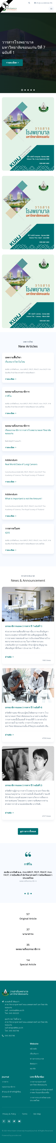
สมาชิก (33, 1068)
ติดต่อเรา (33, 1063)
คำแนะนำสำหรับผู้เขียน (11, 1091)
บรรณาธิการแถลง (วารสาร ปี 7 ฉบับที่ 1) (23, 626)
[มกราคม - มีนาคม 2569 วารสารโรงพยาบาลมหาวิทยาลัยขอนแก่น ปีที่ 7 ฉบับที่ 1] (28, 291)
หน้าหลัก (33, 1048)
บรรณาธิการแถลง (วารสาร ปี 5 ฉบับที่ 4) (23, 707)
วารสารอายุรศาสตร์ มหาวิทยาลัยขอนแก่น (38, 1083)
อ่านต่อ (8, 656)
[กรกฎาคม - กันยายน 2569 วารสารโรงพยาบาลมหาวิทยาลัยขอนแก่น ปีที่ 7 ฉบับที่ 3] (28, 134)
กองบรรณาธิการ (8, 1086)
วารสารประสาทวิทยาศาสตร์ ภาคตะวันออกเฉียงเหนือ (41, 1091)
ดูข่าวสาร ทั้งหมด (28, 831)
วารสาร (5, 1081)
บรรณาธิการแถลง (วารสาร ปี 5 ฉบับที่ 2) (23, 785)
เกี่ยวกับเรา (34, 1053)
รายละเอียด (11, 62)
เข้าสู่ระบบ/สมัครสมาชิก (44, 3)
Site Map (37, 1114)
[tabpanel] (28, 53)
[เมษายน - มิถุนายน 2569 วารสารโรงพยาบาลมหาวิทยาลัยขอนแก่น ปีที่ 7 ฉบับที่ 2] (28, 212)
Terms (24, 1114)
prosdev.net (16, 1135)
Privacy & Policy (9, 1114)
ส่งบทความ (6, 1096)
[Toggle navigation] (51, 9)
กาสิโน (28, 864)
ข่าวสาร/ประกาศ (37, 1058)
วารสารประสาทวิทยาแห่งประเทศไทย (40, 1099)
